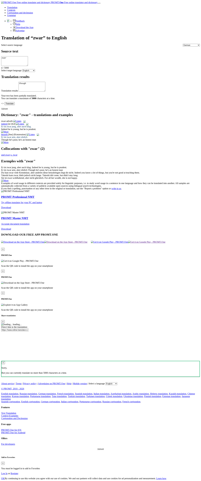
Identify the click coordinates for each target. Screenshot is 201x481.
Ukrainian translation (133, 396)
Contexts (11, 10)
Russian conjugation (111, 401)
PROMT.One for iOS (11, 430)
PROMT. (74, 2)
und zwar (5, 155)
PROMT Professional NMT (17, 196)
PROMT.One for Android (13, 432)
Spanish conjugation (10, 401)
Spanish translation (83, 393)
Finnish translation (152, 396)
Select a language (97, 383)
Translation (12, 7)
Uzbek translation (114, 396)
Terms (18, 383)
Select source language (11, 45)
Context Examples (9, 415)
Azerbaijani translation (121, 393)
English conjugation (30, 401)
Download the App (24, 27)
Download (6, 207)
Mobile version (80, 383)
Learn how (161, 478)
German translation (47, 393)
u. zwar (13, 155)
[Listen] (17, 121)
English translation (9, 393)
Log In (4, 473)
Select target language (11, 70)
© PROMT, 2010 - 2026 (12, 388)
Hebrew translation (159, 393)
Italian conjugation (69, 401)
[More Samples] (5, 132)
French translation (65, 393)
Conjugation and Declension (14, 418)
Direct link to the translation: (14, 327)
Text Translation (8, 413)
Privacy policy (29, 383)
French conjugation (131, 401)
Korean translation (20, 396)
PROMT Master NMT (14, 218)
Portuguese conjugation (90, 401)
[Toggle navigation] (99, 3)
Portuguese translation (40, 396)
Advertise (20, 30)
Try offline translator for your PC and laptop (21, 202)
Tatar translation (59, 396)
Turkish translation (76, 396)
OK (3, 478)
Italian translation (101, 393)
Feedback (20, 21)
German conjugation (50, 401)
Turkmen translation (95, 396)
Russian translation (28, 393)
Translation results (9, 90)
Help (18, 24)
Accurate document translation (15, 224)
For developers (8, 444)
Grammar (11, 15)
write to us (116, 188)
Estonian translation (171, 396)
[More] (5, 180)
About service (7, 383)
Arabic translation (140, 393)
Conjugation (20, 12)
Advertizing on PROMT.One (51, 383)
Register (14, 473)
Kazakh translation (177, 393)
